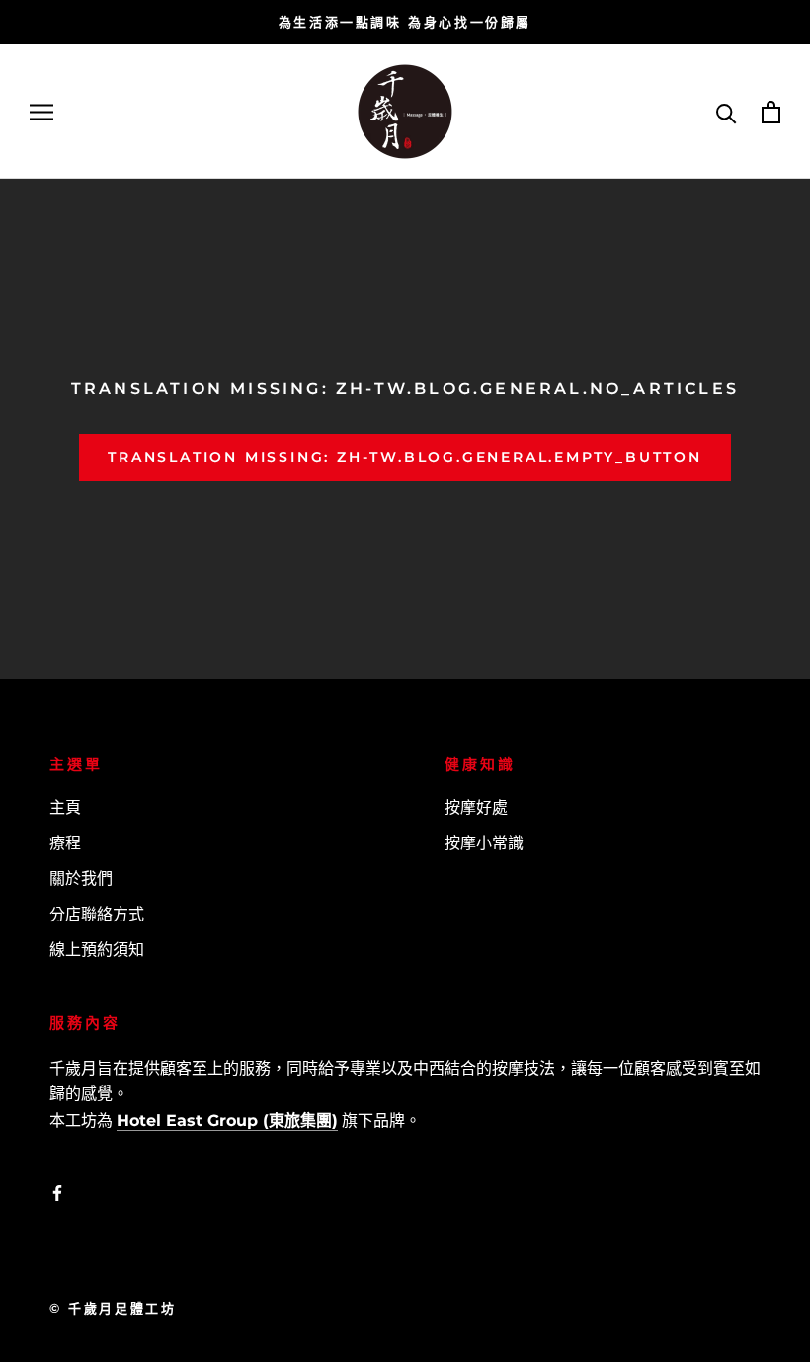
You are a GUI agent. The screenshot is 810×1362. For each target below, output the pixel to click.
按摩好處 (476, 807)
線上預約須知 (96, 949)
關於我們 (81, 878)
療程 (65, 843)
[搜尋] (726, 112)
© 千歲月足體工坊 (112, 1308)
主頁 (65, 807)
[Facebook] (57, 1193)
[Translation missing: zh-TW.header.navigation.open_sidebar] (41, 112)
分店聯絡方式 (96, 914)
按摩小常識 (484, 843)
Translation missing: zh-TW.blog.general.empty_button (405, 457)
